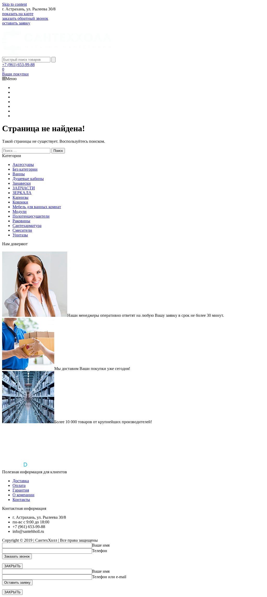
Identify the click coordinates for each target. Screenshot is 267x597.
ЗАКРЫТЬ (12, 566)
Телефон (99, 550)
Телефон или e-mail (109, 577)
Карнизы (20, 197)
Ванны (19, 174)
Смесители (22, 230)
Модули (20, 211)
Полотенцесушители (31, 216)
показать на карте (17, 13)
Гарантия (21, 490)
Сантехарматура (27, 225)
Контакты (21, 499)
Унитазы (20, 235)
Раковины (21, 221)
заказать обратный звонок (25, 18)
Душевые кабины (28, 178)
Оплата (19, 485)
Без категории (25, 169)
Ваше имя (101, 545)
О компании (23, 495)
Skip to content (14, 4)
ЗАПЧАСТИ (24, 188)
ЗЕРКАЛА (22, 192)
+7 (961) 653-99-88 (18, 64)
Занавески (22, 183)
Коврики (20, 202)
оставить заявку (16, 23)
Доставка (21, 481)
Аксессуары (23, 164)
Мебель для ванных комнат (37, 207)
